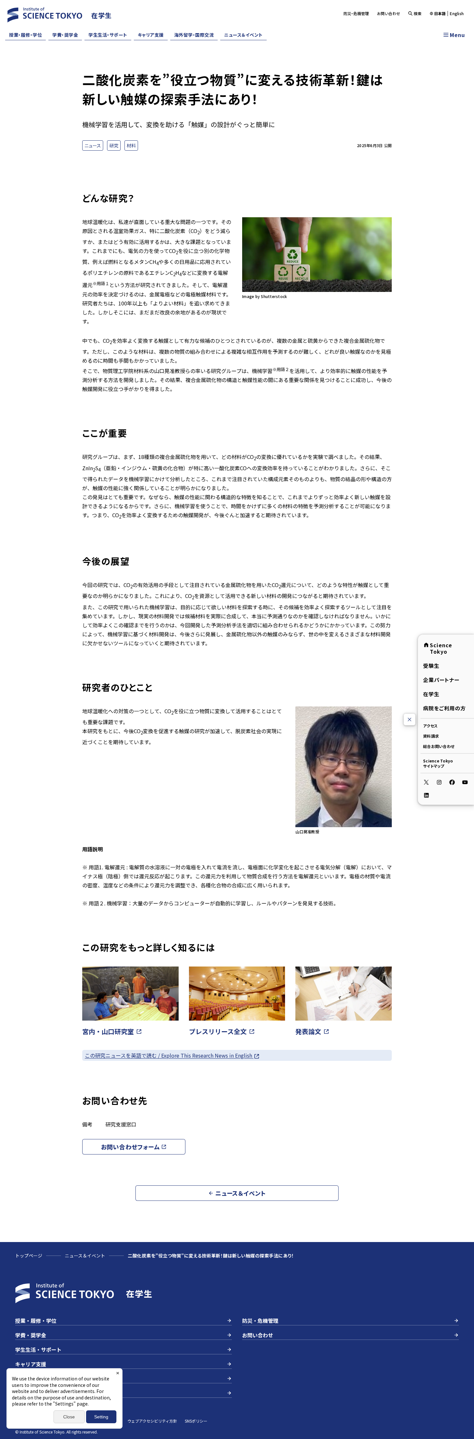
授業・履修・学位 (25, 35)
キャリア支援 (151, 35)
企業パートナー (441, 679)
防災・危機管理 (356, 13)
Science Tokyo (441, 648)
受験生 (431, 665)
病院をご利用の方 (444, 708)
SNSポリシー (196, 1421)
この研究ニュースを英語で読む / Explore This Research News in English (169, 1055)
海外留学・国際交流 (194, 35)
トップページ (28, 1255)
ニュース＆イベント (243, 35)
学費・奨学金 (65, 35)
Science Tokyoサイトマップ (438, 763)
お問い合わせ (388, 13)
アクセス (430, 725)
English (457, 13)
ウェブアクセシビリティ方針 (152, 1421)
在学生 (431, 693)
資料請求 (431, 735)
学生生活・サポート (107, 35)
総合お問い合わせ (438, 746)
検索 (418, 13)
